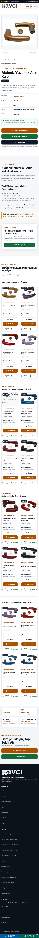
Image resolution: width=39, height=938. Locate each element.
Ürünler (10, 60)
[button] (19, 32)
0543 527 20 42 (5, 912)
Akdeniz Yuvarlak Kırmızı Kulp (8, 353)
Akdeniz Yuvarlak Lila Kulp (27, 353)
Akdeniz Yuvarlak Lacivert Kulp (8, 412)
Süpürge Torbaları (5, 888)
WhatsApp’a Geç (20, 245)
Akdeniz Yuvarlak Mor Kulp (28, 306)
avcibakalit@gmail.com (7, 917)
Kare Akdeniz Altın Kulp (10, 306)
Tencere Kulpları (5, 871)
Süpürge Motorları (5, 893)
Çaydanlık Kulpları (18, 60)
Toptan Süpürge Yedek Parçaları (9, 839)
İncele (11, 319)
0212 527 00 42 (5, 906)
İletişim (3, 823)
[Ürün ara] (20, 6)
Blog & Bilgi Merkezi (6, 801)
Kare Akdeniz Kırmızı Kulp (27, 626)
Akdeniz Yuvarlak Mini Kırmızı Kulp (28, 519)
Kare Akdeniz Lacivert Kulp (9, 673)
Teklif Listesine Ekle (21, 130)
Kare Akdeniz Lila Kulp (9, 626)
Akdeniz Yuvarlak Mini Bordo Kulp (9, 519)
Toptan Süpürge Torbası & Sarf (9, 855)
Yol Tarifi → (4, 922)
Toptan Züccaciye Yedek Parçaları (9, 844)
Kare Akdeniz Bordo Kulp (9, 566)
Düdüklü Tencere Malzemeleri (8, 877)
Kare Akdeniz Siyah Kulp (28, 566)
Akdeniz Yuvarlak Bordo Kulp (10, 459)
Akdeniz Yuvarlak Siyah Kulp (28, 459)
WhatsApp (15, 329)
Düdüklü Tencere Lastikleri (7, 882)
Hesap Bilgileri (4, 812)
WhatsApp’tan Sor (20, 136)
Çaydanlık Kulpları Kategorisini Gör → (14, 275)
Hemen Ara (21, 142)
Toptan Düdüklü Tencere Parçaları (9, 850)
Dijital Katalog (4, 807)
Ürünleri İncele (21, 751)
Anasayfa (3, 60)
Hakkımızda (4, 790)
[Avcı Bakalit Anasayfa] (9, 6)
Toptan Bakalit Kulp (6, 834)
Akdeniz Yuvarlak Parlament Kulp (26, 412)
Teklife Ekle (11, 324)
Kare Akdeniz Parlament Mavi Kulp (28, 673)
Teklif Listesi (4, 817)
